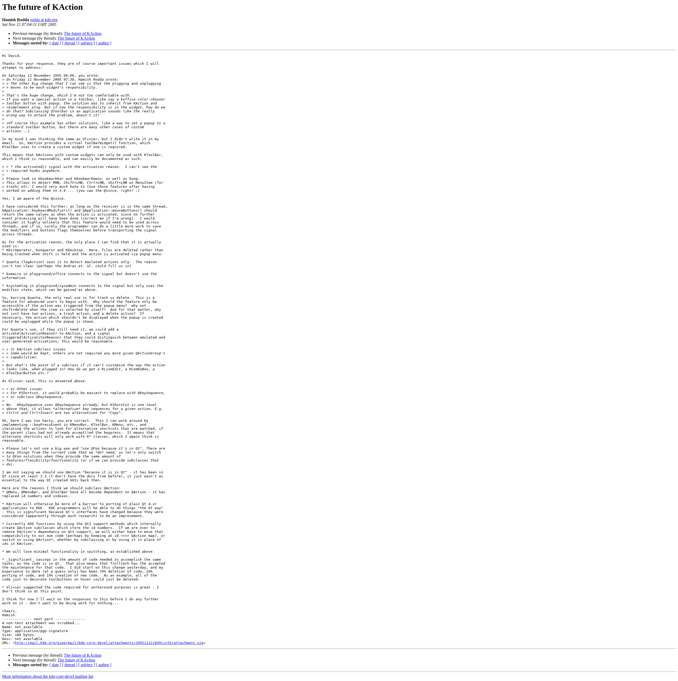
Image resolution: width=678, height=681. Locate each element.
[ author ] (103, 43)
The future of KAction (82, 33)
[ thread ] (69, 43)
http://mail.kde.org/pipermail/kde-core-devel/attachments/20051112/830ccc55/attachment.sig (109, 643)
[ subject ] (86, 43)
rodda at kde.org (43, 19)
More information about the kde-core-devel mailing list (47, 676)
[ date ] (55, 43)
